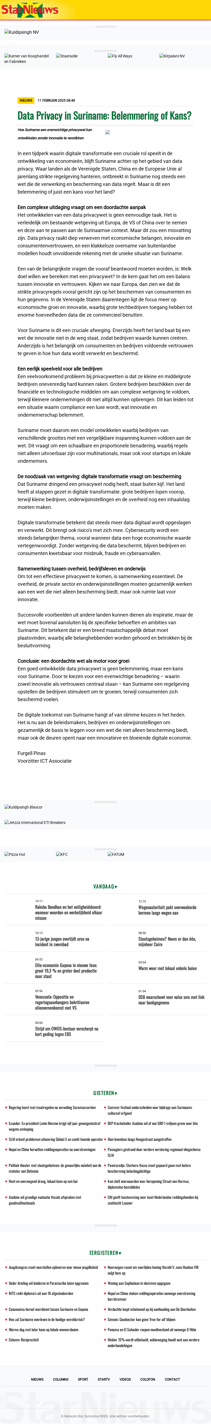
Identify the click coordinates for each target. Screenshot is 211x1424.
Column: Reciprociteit (24, 1339)
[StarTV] (194, 10)
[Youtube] (86, 1397)
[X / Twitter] (105, 1397)
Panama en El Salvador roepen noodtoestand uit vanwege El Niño (152, 1329)
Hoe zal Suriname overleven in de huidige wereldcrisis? (47, 1319)
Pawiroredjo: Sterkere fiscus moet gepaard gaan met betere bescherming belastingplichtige (149, 1168)
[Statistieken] (208, 1420)
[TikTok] (124, 1397)
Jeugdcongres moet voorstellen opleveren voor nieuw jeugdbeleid (53, 1267)
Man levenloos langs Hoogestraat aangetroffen (139, 1139)
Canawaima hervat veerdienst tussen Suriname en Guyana (48, 1309)
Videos (125, 1379)
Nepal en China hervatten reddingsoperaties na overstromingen (52, 1149)
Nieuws (37, 1379)
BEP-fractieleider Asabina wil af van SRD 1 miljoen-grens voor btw (153, 1123)
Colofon (147, 1379)
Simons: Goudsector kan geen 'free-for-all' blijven (141, 1319)
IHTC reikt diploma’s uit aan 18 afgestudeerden (41, 1293)
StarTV (104, 1379)
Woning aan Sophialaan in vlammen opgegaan (139, 1283)
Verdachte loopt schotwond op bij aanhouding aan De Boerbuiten (152, 1309)
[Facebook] (68, 1397)
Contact (172, 1379)
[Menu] (201, 9)
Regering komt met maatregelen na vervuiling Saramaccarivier (52, 1107)
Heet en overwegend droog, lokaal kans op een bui (43, 1181)
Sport (83, 1379)
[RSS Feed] (142, 1397)
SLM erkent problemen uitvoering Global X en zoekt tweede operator (56, 1139)
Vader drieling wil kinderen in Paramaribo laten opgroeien (48, 1283)
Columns (60, 1379)
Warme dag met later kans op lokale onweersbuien (43, 1329)
